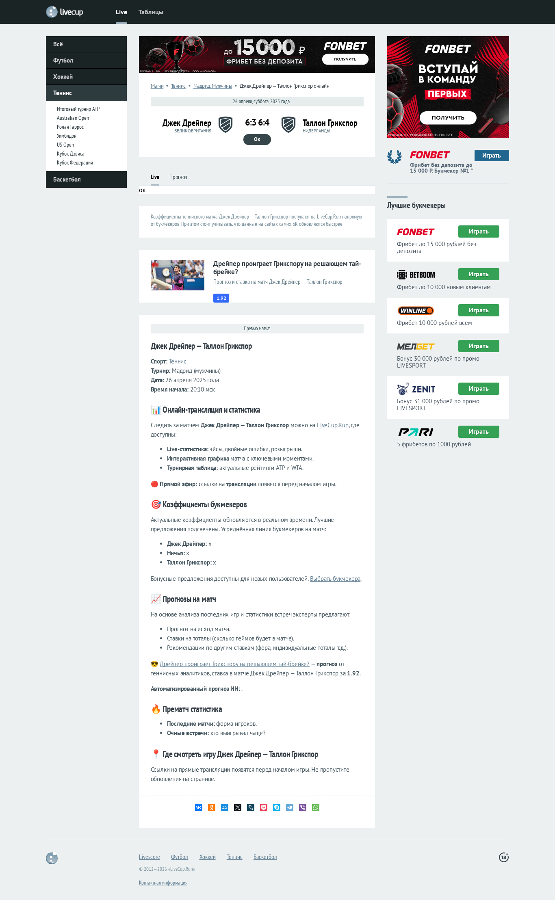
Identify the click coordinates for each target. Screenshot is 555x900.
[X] (237, 807)
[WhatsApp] (315, 807)
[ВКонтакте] (198, 807)
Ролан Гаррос (70, 126)
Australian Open (73, 117)
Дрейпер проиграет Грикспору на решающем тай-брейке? (235, 664)
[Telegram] (289, 807)
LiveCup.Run (333, 425)
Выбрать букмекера (335, 578)
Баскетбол (67, 179)
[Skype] (276, 807)
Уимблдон (66, 135)
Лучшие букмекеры (416, 204)
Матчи (157, 85)
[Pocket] (263, 807)
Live (121, 12)
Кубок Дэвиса (71, 153)
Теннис (62, 93)
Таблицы (151, 12)
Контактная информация (163, 882)
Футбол (63, 60)
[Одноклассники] (211, 807)
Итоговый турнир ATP (78, 108)
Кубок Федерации (75, 162)
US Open (65, 144)
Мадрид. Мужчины (212, 85)
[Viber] (302, 807)
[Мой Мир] (224, 807)
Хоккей (63, 76)
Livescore (149, 856)
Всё (58, 44)
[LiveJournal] (250, 807)
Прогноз (178, 177)
